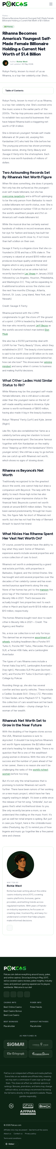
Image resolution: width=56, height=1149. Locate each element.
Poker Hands (36, 1007)
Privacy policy (30, 1134)
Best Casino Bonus (13, 1011)
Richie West (22, 62)
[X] (13, 994)
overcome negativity (13, 196)
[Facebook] (6, 994)
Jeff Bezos (42, 325)
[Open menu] (51, 4)
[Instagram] (20, 994)
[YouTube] (27, 994)
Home (5, 15)
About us (7, 1134)
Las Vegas (30, 273)
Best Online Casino (13, 1007)
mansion (44, 589)
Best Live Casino (11, 1015)
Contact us (18, 1134)
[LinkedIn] (9, 928)
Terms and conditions (12, 1138)
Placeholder (9, 1026)
